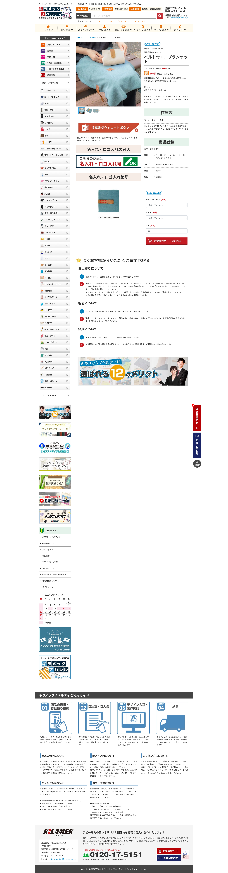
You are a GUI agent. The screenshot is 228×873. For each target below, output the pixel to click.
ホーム (80, 37)
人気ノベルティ (53, 44)
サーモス (96, 21)
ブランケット (90, 37)
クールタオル (139, 21)
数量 (147, 225)
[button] (67, 28)
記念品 (50, 50)
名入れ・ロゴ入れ (153, 199)
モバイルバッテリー (123, 21)
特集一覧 (51, 56)
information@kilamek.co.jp (179, 18)
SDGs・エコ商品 (54, 62)
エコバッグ (107, 21)
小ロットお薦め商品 (55, 68)
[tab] (67, 28)
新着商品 (51, 75)
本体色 (148, 212)
